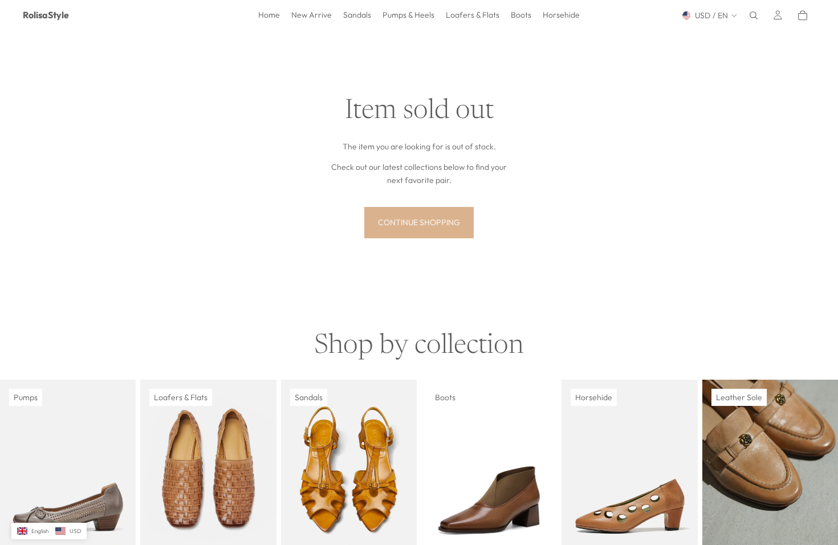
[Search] (753, 15)
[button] (49, 531)
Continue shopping (419, 222)
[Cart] (802, 15)
